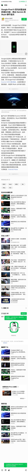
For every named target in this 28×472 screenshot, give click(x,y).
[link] (5, 470)
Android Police (13, 169)
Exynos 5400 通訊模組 (8, 82)
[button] (2, 470)
